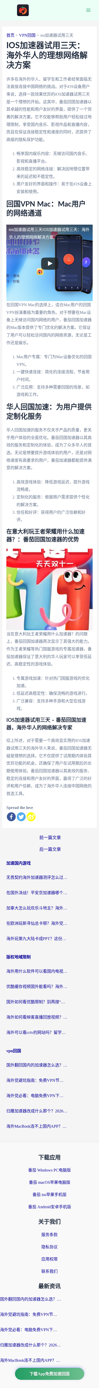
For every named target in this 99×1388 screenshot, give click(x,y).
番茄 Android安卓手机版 (49, 1207)
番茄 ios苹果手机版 (49, 1194)
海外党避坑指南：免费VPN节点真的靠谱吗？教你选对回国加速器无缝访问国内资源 (36, 1080)
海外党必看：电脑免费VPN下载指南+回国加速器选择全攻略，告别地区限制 (36, 1096)
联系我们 (49, 1271)
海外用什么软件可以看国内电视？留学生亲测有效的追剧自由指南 (36, 971)
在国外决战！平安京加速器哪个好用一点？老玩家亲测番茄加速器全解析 (36, 893)
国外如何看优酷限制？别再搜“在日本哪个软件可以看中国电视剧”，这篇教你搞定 (36, 1002)
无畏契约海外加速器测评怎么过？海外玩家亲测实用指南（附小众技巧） (36, 877)
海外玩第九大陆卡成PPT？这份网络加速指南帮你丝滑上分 (36, 938)
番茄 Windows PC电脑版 (49, 1170)
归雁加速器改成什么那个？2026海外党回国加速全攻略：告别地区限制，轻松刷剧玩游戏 (36, 1111)
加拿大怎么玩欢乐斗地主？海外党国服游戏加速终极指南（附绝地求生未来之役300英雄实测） (36, 908)
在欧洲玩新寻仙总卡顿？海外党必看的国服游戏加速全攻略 (36, 923)
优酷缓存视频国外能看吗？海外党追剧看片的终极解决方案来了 (36, 986)
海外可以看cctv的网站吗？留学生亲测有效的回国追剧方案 (36, 1032)
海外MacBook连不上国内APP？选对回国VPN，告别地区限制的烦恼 (36, 1126)
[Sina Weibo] (31, 816)
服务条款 (49, 1234)
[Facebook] (11, 816)
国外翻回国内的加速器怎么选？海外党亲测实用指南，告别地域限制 (36, 1065)
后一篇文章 (50, 849)
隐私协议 (49, 1247)
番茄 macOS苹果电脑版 (49, 1182)
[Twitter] (21, 816)
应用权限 (49, 1259)
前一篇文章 (50, 838)
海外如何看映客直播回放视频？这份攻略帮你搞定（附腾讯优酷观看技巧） (36, 1017)
